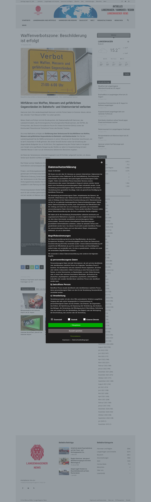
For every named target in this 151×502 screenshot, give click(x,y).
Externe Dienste (92, 320)
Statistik (74, 320)
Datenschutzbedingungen (80, 340)
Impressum (66, 340)
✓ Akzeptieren (75, 325)
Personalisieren (75, 336)
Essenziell (58, 320)
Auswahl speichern (75, 331)
